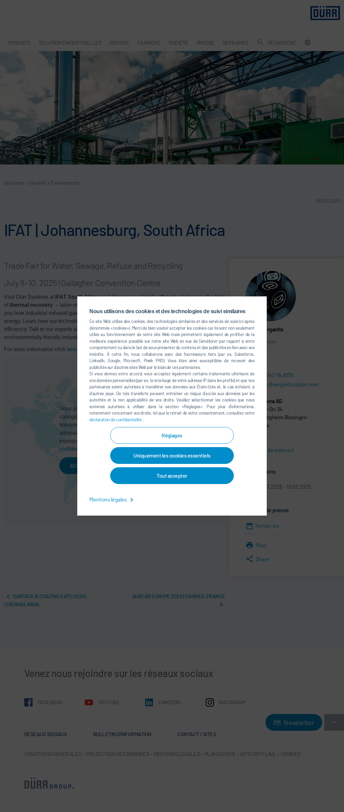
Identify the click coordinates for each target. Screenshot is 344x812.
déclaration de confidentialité (115, 419)
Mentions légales (108, 499)
